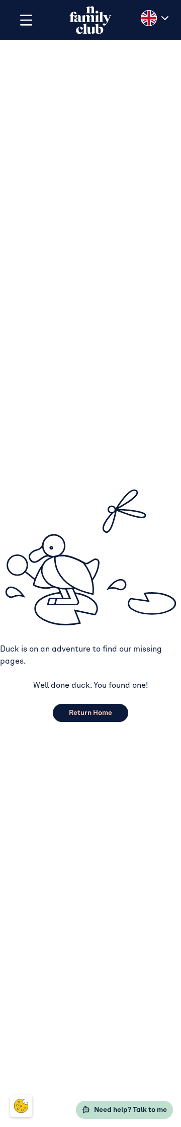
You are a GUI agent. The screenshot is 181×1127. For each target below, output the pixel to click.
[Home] (90, 20)
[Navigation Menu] (26, 20)
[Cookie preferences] (21, 1106)
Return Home (90, 712)
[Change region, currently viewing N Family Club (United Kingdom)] (156, 18)
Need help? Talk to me (130, 1109)
